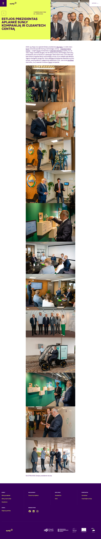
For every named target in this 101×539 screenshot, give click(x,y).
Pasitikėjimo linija (87, 498)
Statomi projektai (33, 495)
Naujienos (4, 502)
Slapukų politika (6, 510)
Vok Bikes (70, 60)
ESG (56, 498)
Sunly (27, 49)
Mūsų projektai (6, 495)
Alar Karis (59, 47)
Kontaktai (84, 495)
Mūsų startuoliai (6, 498)
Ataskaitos (58, 495)
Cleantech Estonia (56, 51)
